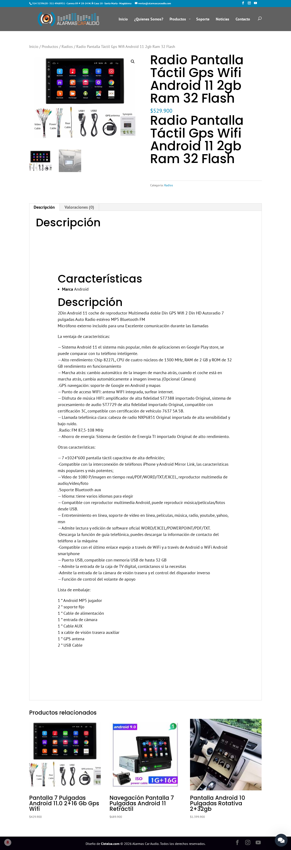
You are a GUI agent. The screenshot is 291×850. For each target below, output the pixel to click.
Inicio (33, 46)
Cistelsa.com (110, 843)
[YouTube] (255, 4)
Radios (67, 46)
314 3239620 (40, 3)
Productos (50, 46)
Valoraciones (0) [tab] (79, 207)
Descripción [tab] (44, 207)
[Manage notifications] (7, 842)
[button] (133, 61)
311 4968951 (57, 3)
